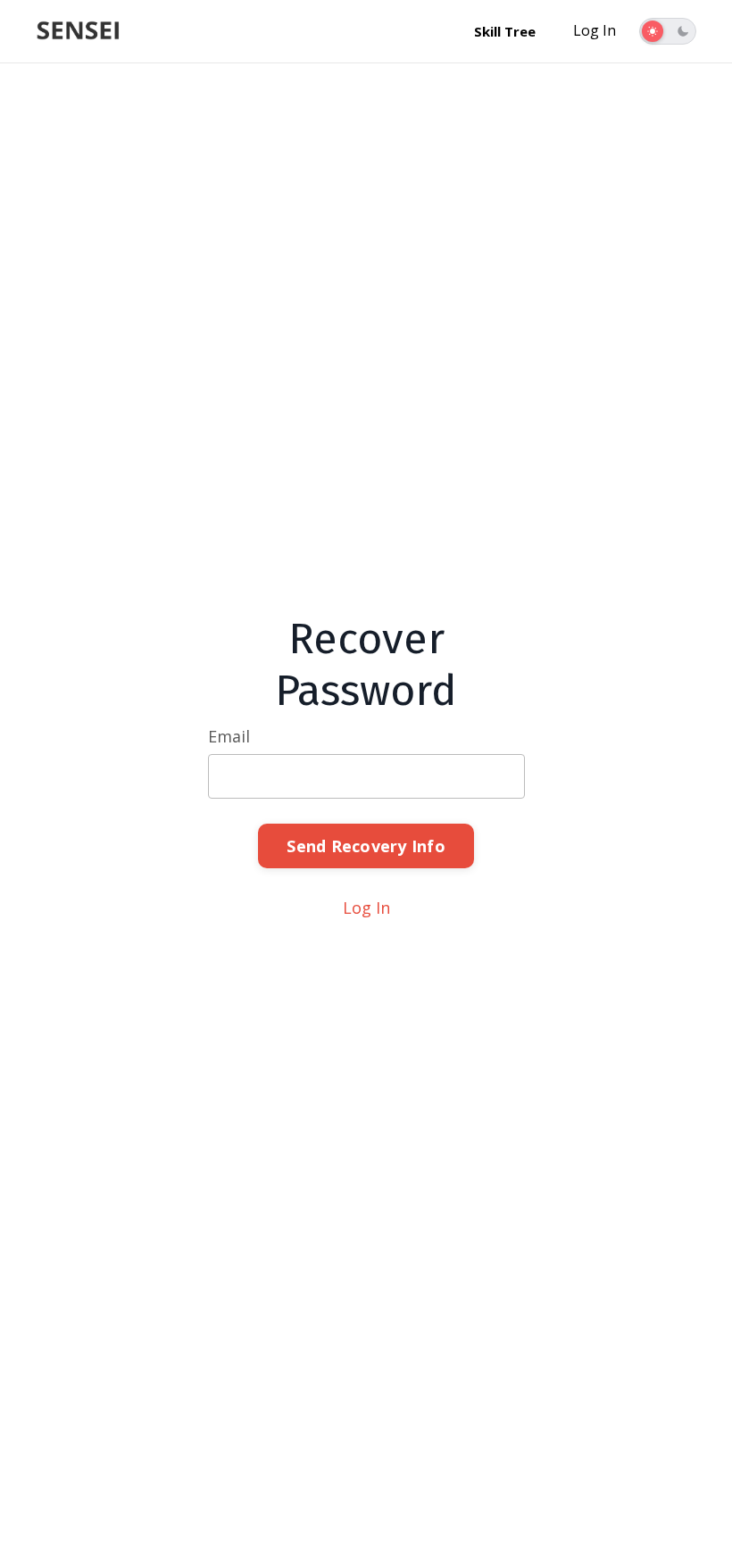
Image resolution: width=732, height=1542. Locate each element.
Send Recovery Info (366, 846)
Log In (594, 30)
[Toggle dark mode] (667, 31)
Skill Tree (505, 31)
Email (229, 736)
